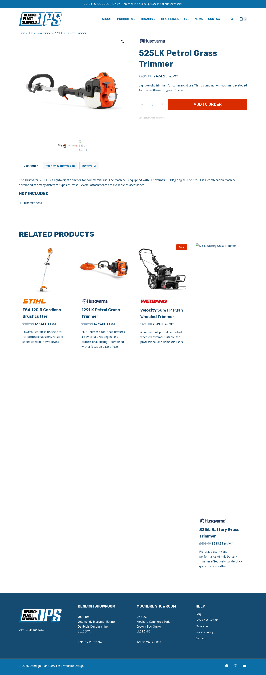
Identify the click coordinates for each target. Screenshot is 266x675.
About (107, 19)
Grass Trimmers (157, 117)
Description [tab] (31, 165)
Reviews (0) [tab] (89, 165)
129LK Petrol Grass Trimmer (100, 313)
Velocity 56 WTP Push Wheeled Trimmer (161, 313)
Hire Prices (170, 19)
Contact (215, 19)
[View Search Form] (232, 19)
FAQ (186, 19)
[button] (122, 41)
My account (203, 626)
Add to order (208, 104)
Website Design (73, 666)
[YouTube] (244, 666)
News (199, 19)
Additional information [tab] (60, 165)
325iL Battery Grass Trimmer (219, 533)
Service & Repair (207, 620)
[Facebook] (227, 666)
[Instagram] (235, 666)
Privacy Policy (204, 632)
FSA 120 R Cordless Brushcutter (41, 313)
